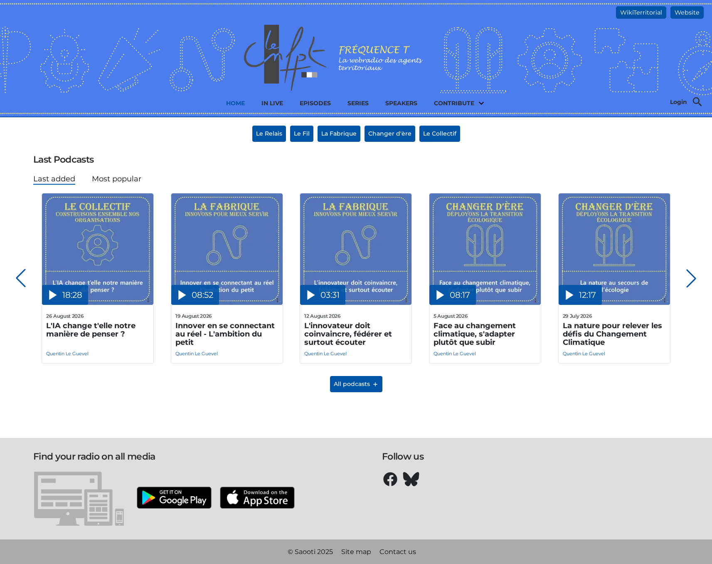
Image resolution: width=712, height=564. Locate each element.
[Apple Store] (257, 498)
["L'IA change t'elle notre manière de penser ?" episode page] (97, 303)
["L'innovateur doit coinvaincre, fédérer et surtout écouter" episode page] (355, 303)
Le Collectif (439, 133)
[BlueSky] (411, 479)
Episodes (315, 103)
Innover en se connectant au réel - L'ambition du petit (225, 334)
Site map (356, 552)
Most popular (116, 178)
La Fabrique (339, 133)
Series (358, 103)
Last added (54, 178)
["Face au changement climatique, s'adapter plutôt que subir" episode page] (485, 303)
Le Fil (302, 133)
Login (678, 102)
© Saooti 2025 (310, 552)
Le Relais (269, 133)
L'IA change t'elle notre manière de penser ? (91, 330)
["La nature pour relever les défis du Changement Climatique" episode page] (614, 303)
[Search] (697, 102)
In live (272, 103)
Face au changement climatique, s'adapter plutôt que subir (475, 334)
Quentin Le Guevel (67, 353)
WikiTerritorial (641, 12)
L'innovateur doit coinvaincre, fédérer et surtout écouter (348, 334)
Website (687, 12)
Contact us (397, 552)
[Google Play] (174, 498)
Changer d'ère (389, 133)
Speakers (401, 103)
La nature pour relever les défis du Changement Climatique (612, 334)
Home (235, 103)
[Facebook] (390, 479)
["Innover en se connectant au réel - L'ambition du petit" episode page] (227, 303)
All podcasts (352, 384)
